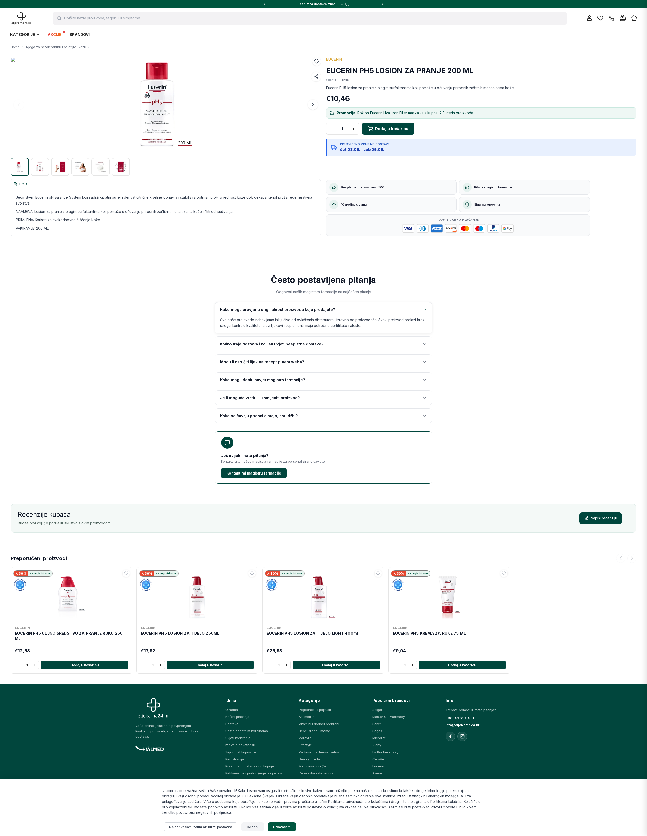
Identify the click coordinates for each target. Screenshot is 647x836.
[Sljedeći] (631, 558)
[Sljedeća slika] (313, 105)
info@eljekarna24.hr (462, 725)
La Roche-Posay (385, 752)
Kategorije (22, 34)
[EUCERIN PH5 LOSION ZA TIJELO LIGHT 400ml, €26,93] (323, 596)
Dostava (231, 724)
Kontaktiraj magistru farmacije (254, 473)
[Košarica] (634, 18)
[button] (316, 61)
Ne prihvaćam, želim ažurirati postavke (200, 827)
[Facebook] (450, 736)
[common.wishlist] (600, 18)
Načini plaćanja (237, 717)
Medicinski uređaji (313, 766)
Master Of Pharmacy (388, 717)
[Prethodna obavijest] (264, 4)
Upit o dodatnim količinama (246, 731)
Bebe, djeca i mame (314, 731)
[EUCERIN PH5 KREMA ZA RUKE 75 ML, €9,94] (449, 596)
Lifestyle (305, 745)
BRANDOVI (80, 34)
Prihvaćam (282, 827)
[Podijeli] (316, 76)
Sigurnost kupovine (240, 752)
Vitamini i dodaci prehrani (319, 724)
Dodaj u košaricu (85, 665)
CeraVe (378, 759)
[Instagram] (462, 736)
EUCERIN (334, 59)
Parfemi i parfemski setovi (319, 752)
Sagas (377, 731)
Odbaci (253, 827)
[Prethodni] (620, 558)
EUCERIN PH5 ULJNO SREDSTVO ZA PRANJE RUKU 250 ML (69, 636)
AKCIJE (54, 34)
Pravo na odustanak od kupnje (249, 766)
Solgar (377, 710)
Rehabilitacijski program (317, 773)
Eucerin (378, 766)
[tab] (20, 184)
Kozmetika (307, 717)
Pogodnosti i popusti (315, 710)
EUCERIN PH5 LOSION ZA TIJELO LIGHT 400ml (312, 633)
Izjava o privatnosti (240, 745)
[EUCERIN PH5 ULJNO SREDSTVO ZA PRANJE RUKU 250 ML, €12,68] (71, 596)
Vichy (376, 745)
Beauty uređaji (310, 759)
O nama (231, 710)
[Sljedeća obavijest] (382, 4)
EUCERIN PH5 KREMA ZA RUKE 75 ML (429, 633)
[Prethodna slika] (19, 105)
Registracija (234, 759)
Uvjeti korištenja (237, 738)
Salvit (376, 724)
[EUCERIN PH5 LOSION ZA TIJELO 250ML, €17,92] (197, 596)
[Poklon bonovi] (623, 18)
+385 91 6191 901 (460, 718)
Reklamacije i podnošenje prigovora (253, 773)
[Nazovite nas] (611, 18)
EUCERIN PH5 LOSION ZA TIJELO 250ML (180, 633)
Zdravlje (305, 738)
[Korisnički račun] (589, 18)
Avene (377, 773)
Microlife (379, 738)
